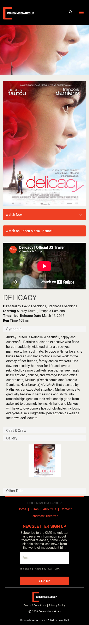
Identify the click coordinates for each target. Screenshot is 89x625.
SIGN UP (44, 581)
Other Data (14, 491)
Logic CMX (63, 620)
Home (22, 509)
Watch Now (14, 214)
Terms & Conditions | (36, 605)
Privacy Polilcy (57, 605)
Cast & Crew (16, 430)
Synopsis (14, 329)
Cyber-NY (44, 620)
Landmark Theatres (44, 516)
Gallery (11, 438)
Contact (66, 509)
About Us (49, 509)
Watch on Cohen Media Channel (29, 231)
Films (35, 509)
